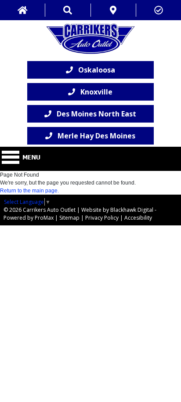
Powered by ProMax (29, 217)
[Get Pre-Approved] (158, 10)
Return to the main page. (29, 191)
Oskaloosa (94, 70)
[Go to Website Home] (22, 10)
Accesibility (138, 217)
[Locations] (113, 10)
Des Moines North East (93, 114)
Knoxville (93, 92)
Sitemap (69, 217)
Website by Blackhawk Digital (117, 210)
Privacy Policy (102, 217)
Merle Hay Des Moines (93, 136)
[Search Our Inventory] (67, 10)
